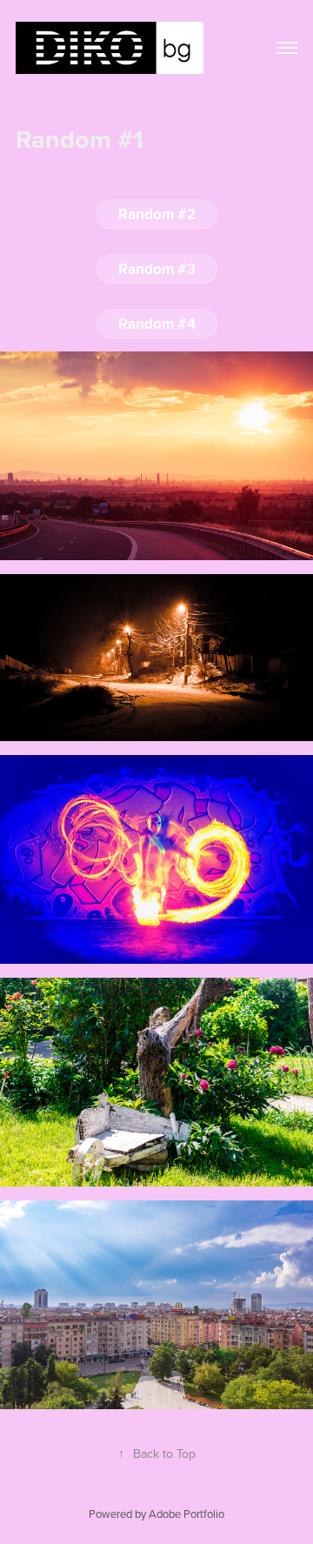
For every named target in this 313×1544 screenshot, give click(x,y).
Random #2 (157, 214)
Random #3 (157, 268)
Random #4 (157, 323)
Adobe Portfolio (186, 1513)
